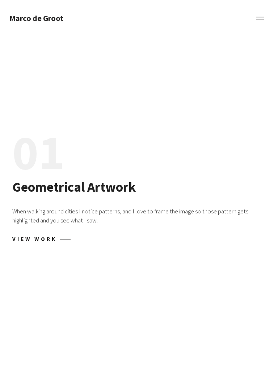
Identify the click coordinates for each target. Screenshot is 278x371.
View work (34, 238)
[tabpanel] (139, 185)
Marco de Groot (36, 18)
